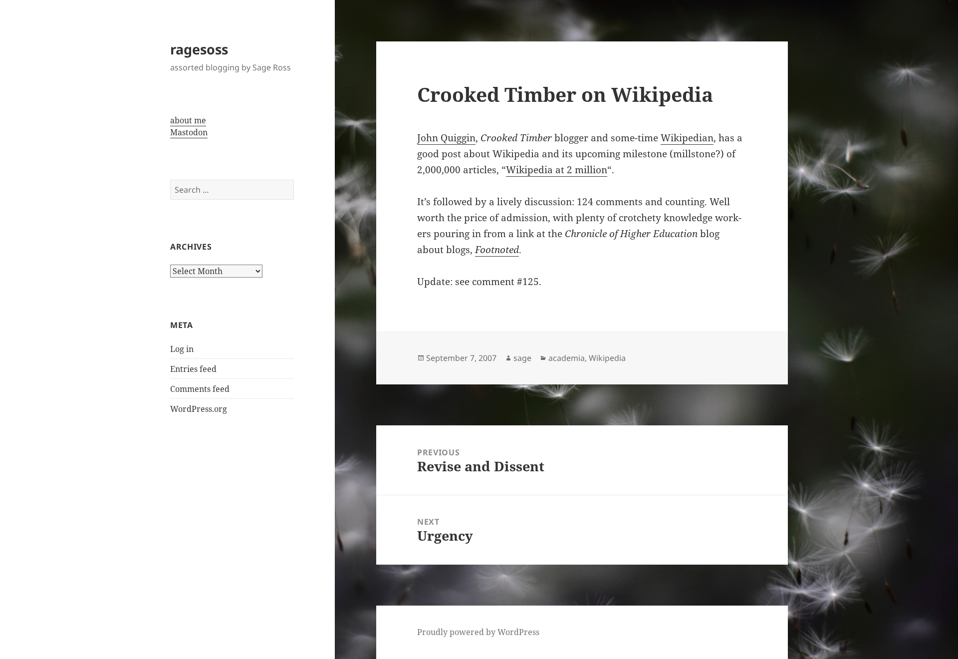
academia (566, 357)
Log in (182, 348)
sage (522, 357)
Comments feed (200, 388)
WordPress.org (198, 408)
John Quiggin (446, 137)
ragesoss (199, 49)
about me (188, 120)
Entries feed (193, 368)
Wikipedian (687, 137)
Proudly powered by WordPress (478, 632)
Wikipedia (607, 357)
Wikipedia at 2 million (556, 169)
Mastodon (189, 132)
